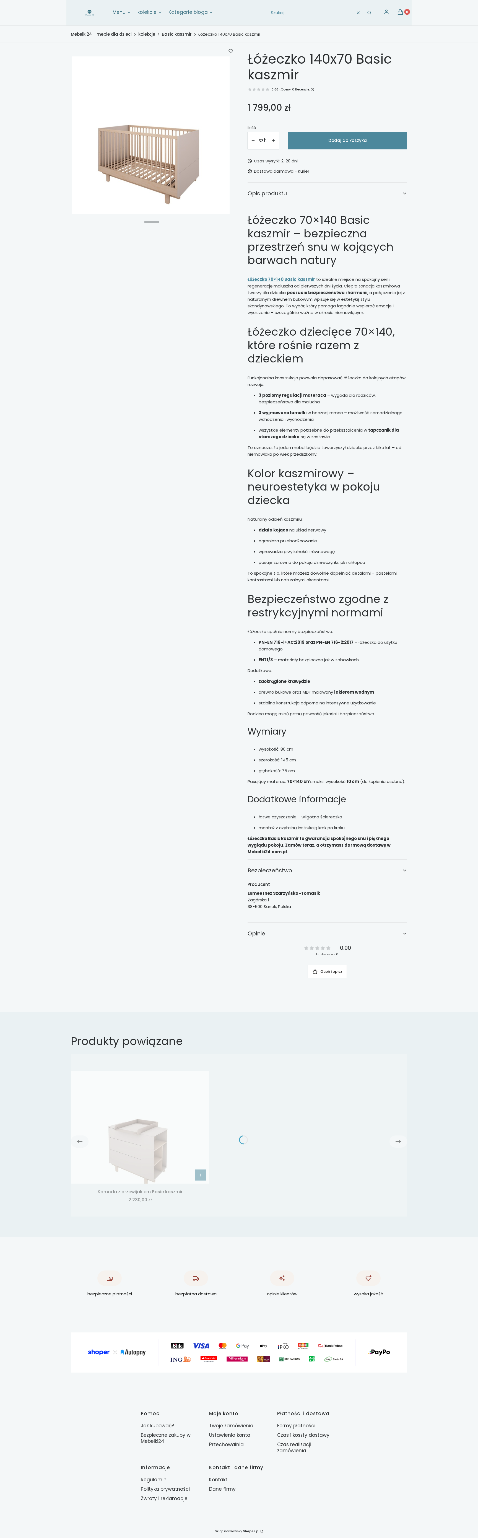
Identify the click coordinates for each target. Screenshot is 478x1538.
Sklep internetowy (237, 1531)
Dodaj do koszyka (347, 140)
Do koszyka (200, 1175)
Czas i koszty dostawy (303, 1435)
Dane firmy (222, 1489)
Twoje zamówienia (231, 1425)
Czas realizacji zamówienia (294, 1447)
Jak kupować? (157, 1425)
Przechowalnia (226, 1444)
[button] (369, 13)
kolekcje (146, 34)
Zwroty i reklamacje (164, 1498)
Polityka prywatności (165, 1489)
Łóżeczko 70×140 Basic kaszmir (281, 279)
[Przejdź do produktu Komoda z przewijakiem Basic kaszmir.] (140, 1127)
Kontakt (218, 1479)
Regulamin (154, 1479)
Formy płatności (296, 1425)
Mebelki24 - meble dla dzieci (101, 34)
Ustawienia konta (229, 1435)
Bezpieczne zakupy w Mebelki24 (166, 1438)
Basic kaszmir (177, 34)
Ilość (252, 127)
